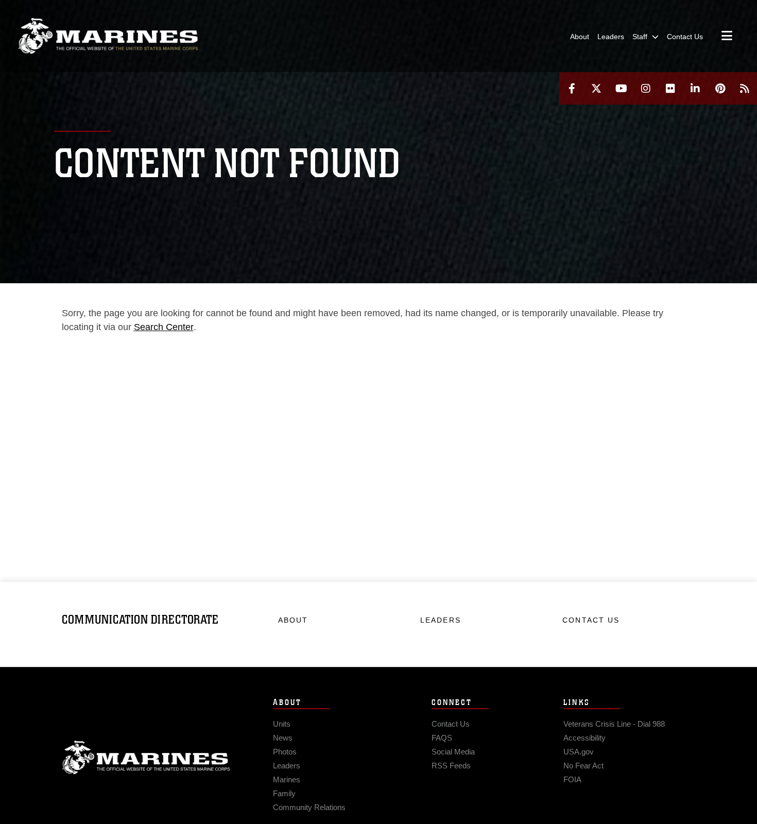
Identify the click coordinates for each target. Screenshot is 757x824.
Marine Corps (146, 757)
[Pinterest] (720, 88)
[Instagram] (645, 88)
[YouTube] (621, 88)
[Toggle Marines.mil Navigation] (727, 37)
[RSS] (744, 88)
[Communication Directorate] (108, 36)
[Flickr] (670, 88)
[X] (596, 88)
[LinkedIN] (695, 88)
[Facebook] (571, 88)
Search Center (164, 327)
